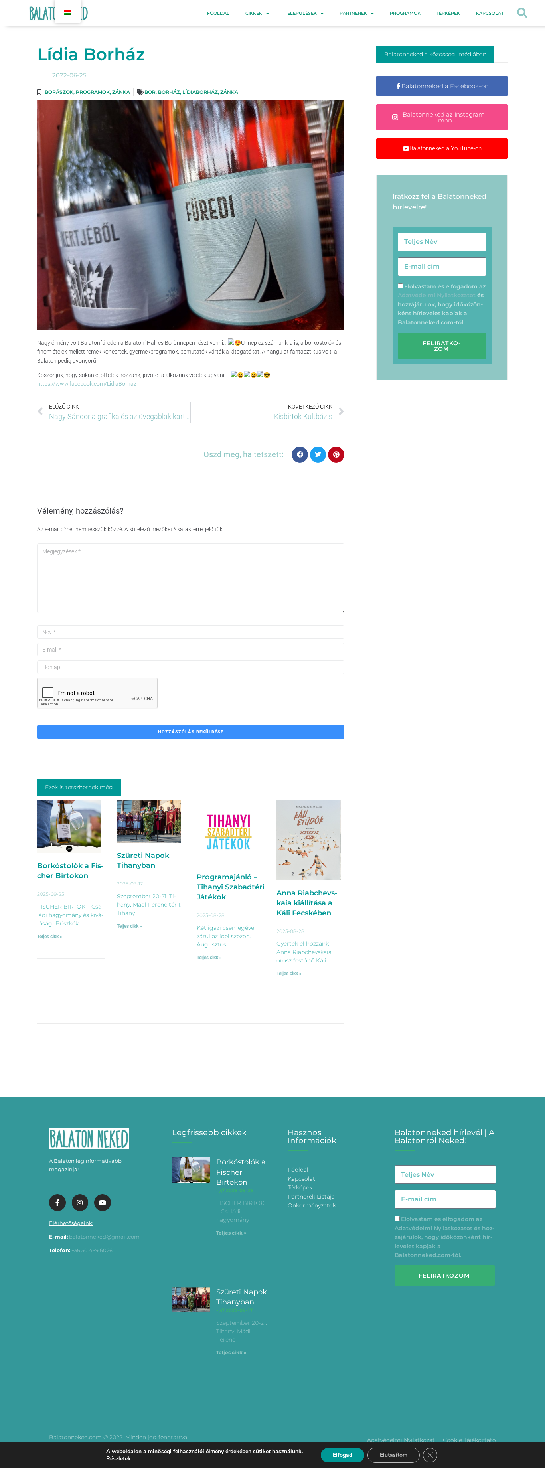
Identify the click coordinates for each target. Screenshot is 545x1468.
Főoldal (218, 13)
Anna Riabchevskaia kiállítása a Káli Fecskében (307, 903)
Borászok (59, 92)
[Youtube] (102, 1202)
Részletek (118, 1458)
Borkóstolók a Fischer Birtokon (241, 1172)
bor (150, 92)
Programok (405, 13)
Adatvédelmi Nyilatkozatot (437, 295)
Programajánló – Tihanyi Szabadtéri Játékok (231, 887)
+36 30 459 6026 (92, 1250)
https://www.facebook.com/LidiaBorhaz (86, 384)
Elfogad (342, 1455)
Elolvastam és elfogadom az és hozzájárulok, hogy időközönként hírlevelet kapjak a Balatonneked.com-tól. (442, 304)
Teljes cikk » (49, 936)
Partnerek (353, 13)
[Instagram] (80, 1202)
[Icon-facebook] (57, 1202)
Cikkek (253, 13)
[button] (522, 13)
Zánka (121, 92)
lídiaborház (200, 92)
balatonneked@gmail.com (104, 1236)
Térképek (448, 13)
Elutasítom (393, 1455)
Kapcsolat (490, 13)
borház (169, 92)
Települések (301, 13)
